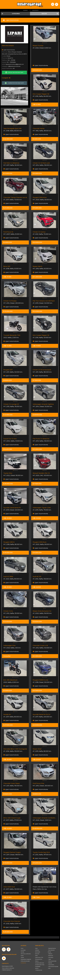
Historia (22, 957)
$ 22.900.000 (8, 139)
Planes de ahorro (38, 959)
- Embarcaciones (38, 970)
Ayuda (22, 955)
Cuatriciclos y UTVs (39, 957)
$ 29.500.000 (8, 932)
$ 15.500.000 (7, 863)
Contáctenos (23, 962)
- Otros (49, 968)
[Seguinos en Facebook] (56, 4)
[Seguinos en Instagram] (52, 4)
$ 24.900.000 (37, 311)
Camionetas (37, 951)
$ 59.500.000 (37, 70)
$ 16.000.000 (37, 863)
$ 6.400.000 (7, 449)
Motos (36, 955)
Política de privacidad (25, 961)
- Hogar (49, 959)
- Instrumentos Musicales (53, 966)
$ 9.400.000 (7, 621)
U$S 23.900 (7, 897)
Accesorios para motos (39, 964)
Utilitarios (37, 950)
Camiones (37, 953)
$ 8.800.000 (37, 794)
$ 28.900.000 (37, 415)
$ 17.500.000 (37, 484)
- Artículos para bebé (52, 961)
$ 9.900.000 (7, 242)
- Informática (50, 957)
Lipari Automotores (41, 65)
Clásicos (36, 961)
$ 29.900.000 (37, 725)
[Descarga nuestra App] (4, 958)
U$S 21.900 (37, 104)
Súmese (22, 951)
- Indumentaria (51, 964)
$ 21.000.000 (7, 208)
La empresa (23, 950)
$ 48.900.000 (37, 828)
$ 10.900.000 (37, 173)
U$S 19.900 (37, 346)
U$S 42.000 (7, 828)
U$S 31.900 (7, 277)
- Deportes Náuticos (52, 948)
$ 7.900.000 (37, 380)
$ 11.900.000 (7, 173)
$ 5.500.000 (37, 139)
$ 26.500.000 (37, 621)
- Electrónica (50, 955)
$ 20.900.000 (37, 242)
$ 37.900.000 (37, 690)
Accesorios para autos (39, 962)
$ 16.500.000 (37, 208)
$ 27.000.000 (8, 725)
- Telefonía (50, 953)
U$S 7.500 (36, 897)
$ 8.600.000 (7, 794)
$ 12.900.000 (7, 415)
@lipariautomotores (14, 66)
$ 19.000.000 (7, 553)
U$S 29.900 (7, 518)
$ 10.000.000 (7, 311)
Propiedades (37, 966)
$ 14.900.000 (37, 277)
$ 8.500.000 (7, 380)
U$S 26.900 (37, 587)
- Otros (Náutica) (51, 950)
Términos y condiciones (26, 953)
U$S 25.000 (37, 759)
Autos (36, 948)
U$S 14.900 (7, 346)
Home (22, 948)
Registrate (35, 10)
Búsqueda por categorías (26, 959)
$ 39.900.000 (8, 484)
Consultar (7, 656)
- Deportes (50, 962)
